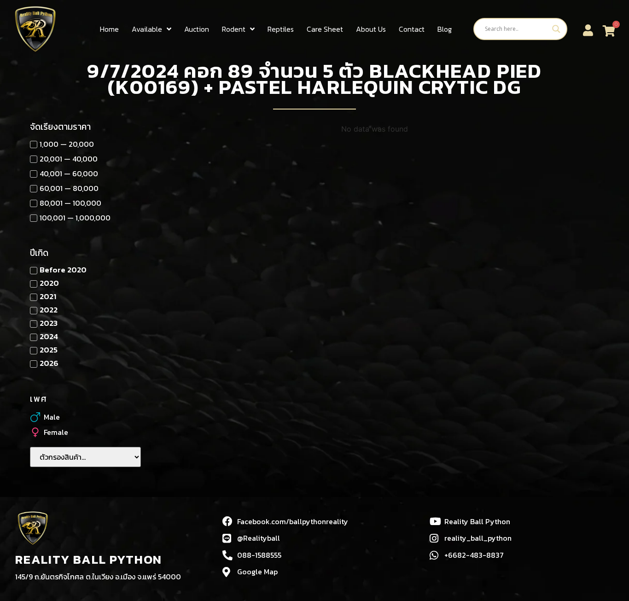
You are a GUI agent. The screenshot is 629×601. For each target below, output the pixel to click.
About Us (371, 29)
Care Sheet (325, 29)
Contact (412, 29)
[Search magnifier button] (556, 29)
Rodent (233, 29)
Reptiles (281, 29)
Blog (444, 29)
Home (109, 29)
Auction (196, 29)
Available (147, 29)
